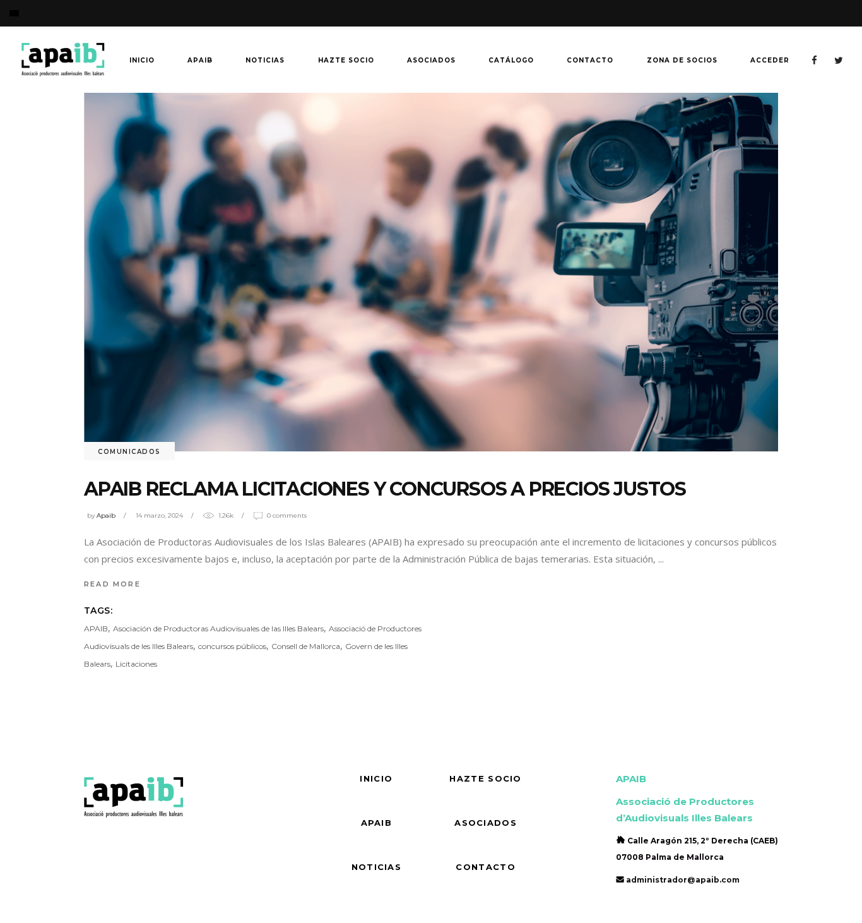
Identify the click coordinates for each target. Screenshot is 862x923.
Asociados (485, 823)
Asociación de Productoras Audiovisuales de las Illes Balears (218, 628)
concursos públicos (232, 646)
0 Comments (287, 515)
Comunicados (129, 452)
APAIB (96, 628)
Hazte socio (485, 778)
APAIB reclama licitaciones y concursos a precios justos (385, 489)
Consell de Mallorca (305, 646)
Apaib (106, 515)
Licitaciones (136, 664)
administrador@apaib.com (683, 879)
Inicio (376, 778)
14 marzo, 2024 (159, 515)
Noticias (376, 867)
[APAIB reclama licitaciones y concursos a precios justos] (431, 272)
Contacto (485, 867)
